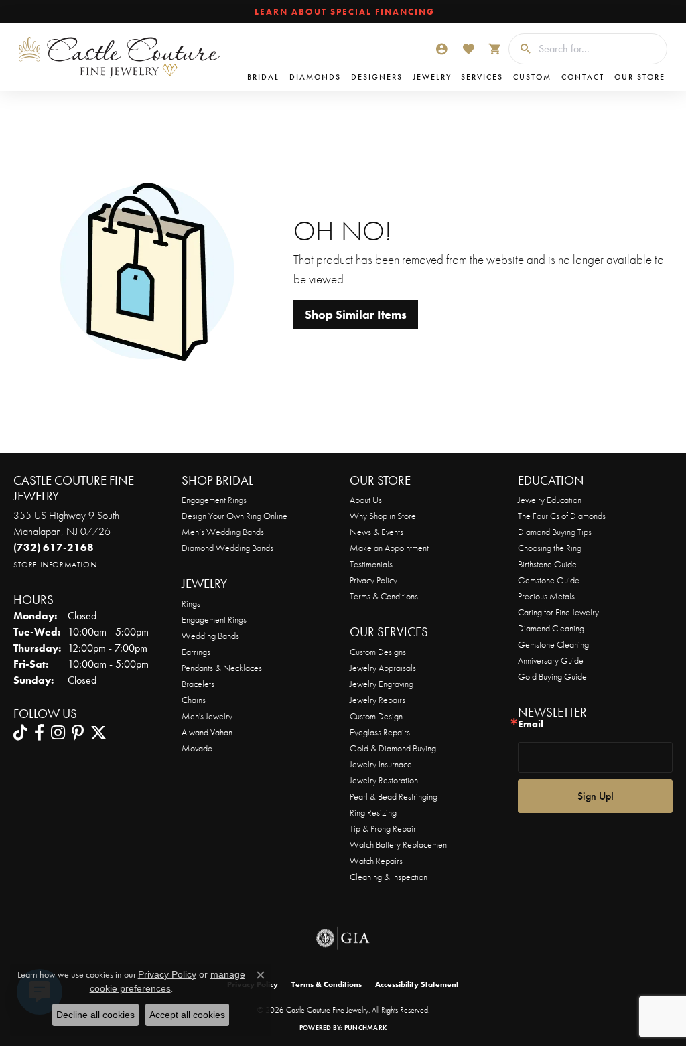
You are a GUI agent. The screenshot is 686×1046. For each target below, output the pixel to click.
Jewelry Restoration (384, 780)
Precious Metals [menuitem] (546, 596)
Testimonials (371, 564)
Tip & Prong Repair (383, 828)
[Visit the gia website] (343, 938)
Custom (532, 77)
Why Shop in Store (383, 516)
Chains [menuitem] (194, 700)
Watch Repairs (376, 860)
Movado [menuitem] (197, 748)
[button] (441, 49)
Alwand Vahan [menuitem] (207, 732)
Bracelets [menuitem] (198, 684)
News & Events (376, 532)
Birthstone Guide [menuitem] (547, 564)
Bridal (263, 77)
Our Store (639, 77)
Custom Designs (378, 652)
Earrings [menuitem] (196, 652)
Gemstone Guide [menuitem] (548, 580)
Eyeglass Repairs (380, 732)
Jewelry (432, 77)
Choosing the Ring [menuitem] (549, 548)
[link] (343, 12)
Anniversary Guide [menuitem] (551, 660)
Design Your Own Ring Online (234, 516)
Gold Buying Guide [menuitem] (552, 676)
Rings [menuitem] (191, 603)
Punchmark (365, 1027)
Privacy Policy (373, 580)
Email (530, 724)
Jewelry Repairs (377, 700)
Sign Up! (595, 796)
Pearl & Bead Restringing (393, 796)
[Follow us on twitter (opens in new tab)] (98, 733)
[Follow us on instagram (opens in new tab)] (58, 733)
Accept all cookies (187, 1014)
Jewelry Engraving (381, 684)
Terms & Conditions (384, 596)
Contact (582, 77)
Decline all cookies (95, 1014)
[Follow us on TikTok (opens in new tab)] (20, 733)
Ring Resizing (373, 812)
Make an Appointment (389, 548)
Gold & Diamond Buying (393, 748)
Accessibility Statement (417, 984)
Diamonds (315, 77)
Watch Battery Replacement (399, 844)
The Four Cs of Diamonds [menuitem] (562, 516)
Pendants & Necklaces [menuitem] (222, 668)
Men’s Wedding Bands (223, 532)
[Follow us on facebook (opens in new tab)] (39, 733)
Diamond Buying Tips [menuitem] (555, 532)
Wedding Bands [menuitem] (210, 635)
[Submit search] (520, 49)
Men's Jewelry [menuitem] (207, 716)
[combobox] (599, 49)
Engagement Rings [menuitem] (214, 619)
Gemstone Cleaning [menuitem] (553, 644)
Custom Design (376, 716)
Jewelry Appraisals (383, 668)
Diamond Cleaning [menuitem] (551, 628)
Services (482, 77)
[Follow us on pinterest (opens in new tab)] (78, 733)
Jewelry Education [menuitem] (549, 500)
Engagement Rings (214, 500)
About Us (366, 500)
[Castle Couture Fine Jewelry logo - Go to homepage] (120, 57)
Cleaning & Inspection (388, 877)
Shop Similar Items (356, 314)
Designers (377, 77)
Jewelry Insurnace (381, 764)
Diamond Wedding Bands (227, 548)
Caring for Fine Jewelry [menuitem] (558, 612)
